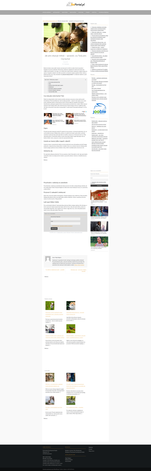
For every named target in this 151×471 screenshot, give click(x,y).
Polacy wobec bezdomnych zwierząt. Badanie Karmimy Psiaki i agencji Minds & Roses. (99, 66)
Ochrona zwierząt (104, 12)
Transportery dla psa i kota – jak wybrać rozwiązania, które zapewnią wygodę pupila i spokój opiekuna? (98, 44)
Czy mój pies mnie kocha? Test (54, 82)
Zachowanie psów (78, 232)
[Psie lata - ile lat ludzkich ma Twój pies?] (49, 404)
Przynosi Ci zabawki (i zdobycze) (55, 90)
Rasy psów (65, 12)
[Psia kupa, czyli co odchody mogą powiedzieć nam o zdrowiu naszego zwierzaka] (49, 309)
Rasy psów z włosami (96, 88)
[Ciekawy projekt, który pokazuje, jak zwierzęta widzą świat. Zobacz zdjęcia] (49, 332)
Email (52, 221)
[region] (65, 170)
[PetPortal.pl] (75, 6)
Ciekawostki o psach (61, 232)
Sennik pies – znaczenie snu (98, 133)
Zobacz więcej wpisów (79, 264)
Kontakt (90, 449)
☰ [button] (0, 9)
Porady (88, 12)
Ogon (50, 83)
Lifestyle (94, 12)
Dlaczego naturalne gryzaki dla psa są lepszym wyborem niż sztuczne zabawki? (99, 52)
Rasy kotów (73, 12)
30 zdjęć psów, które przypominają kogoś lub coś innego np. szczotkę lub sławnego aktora (75, 386)
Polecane (80, 12)
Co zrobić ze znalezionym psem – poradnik (55, 269)
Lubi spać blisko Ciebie (53, 91)
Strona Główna (47, 12)
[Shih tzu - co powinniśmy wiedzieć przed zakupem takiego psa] (49, 381)
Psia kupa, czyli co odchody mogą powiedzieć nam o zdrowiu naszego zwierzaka (54, 314)
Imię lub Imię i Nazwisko (55, 216)
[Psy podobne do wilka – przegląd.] (70, 404)
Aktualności (56, 12)
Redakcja (91, 447)
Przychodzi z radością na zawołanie (55, 88)
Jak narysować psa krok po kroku (99, 124)
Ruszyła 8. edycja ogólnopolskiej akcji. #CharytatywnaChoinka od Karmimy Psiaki (98, 61)
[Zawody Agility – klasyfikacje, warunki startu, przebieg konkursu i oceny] (70, 332)
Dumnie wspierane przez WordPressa (51, 469)
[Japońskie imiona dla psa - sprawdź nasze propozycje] (70, 309)
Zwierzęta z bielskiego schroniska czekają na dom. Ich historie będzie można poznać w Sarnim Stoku (98, 29)
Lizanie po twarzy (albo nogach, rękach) (56, 85)
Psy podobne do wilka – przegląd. (74, 407)
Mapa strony (91, 451)
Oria (65, 469)
